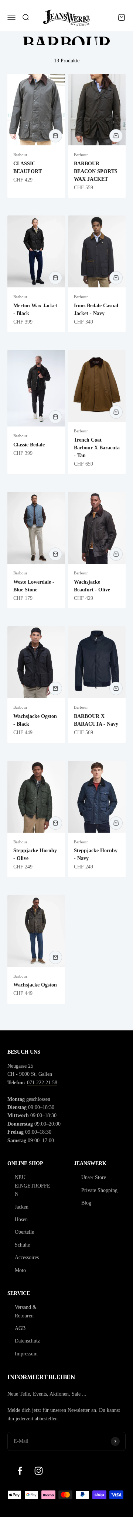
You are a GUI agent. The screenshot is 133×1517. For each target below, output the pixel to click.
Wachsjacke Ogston (35, 985)
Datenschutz (27, 1341)
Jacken (21, 1207)
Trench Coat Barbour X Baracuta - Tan (97, 447)
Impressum (26, 1354)
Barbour (20, 154)
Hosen (21, 1219)
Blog (86, 1203)
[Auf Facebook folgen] (20, 1471)
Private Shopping (99, 1190)
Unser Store (93, 1177)
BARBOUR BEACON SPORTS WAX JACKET (95, 171)
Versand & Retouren (26, 1311)
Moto (20, 1270)
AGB (20, 1328)
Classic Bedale (29, 445)
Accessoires (27, 1257)
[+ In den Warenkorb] (55, 135)
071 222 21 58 (42, 1082)
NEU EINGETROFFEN (32, 1186)
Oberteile (24, 1232)
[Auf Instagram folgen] (39, 1471)
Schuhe (22, 1245)
